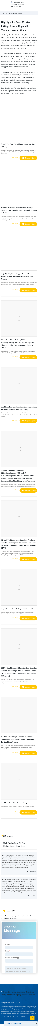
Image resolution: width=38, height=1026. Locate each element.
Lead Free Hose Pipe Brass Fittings (14, 803)
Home (3, 13)
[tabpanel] (19, 875)
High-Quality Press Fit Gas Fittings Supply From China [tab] (14, 844)
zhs (1, 1025)
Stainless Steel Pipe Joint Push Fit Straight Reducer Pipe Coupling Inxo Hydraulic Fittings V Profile (19, 210)
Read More (14, 157)
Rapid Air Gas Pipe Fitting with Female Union (18, 609)
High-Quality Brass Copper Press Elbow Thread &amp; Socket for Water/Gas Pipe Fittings (17, 276)
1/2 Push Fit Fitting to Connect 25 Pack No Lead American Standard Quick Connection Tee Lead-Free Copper (17, 739)
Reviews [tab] (10, 836)
